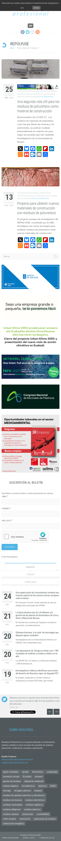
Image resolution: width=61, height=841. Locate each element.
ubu (18, 199)
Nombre (6, 509)
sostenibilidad (43, 814)
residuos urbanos (11, 814)
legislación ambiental (33, 781)
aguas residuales (10, 772)
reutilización (51, 196)
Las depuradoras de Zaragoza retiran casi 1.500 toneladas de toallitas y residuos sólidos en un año (37, 653)
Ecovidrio (27, 776)
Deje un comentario (45, 97)
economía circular (11, 776)
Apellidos (7, 521)
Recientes (30, 567)
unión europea (9, 819)
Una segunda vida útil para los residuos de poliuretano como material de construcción (38, 106)
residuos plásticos (32, 809)
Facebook (22, 32)
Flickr (32, 32)
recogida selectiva (22, 790)
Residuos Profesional (30, 91)
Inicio (12, 48)
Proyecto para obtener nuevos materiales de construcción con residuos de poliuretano (38, 208)
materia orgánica (10, 786)
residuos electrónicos (35, 800)
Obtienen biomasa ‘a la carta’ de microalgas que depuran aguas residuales (37, 634)
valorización (30, 97)
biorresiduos (37, 772)
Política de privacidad (10, 838)
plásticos (42, 786)
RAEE (53, 786)
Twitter (27, 32)
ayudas (25, 772)
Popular (30, 574)
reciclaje (42, 94)
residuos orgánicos (34, 805)
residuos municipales (12, 805)
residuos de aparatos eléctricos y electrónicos (24, 795)
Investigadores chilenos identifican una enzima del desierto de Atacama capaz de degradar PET (37, 672)
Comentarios (30, 582)
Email (5, 496)
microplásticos (28, 786)
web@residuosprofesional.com (15, 763)
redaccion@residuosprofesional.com (17, 759)
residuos (21, 97)
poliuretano (32, 94)
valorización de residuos (45, 819)
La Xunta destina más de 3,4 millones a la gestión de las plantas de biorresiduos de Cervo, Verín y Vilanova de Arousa (37, 615)
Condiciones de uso (46, 838)
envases (39, 776)
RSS (38, 32)
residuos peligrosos (12, 809)
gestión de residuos (12, 781)
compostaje (52, 772)
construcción (44, 91)
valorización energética (13, 823)
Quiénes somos (29, 838)
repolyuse (51, 94)
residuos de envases (12, 800)
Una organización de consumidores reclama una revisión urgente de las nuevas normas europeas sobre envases (37, 595)
